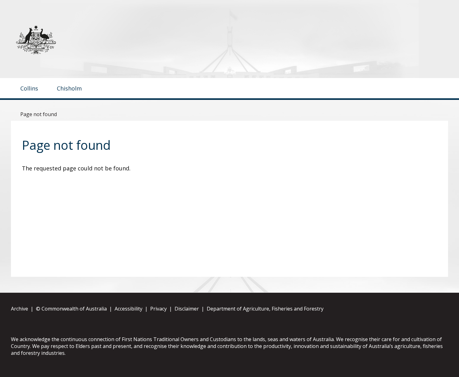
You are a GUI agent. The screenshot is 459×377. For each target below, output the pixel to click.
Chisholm (69, 88)
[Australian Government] (42, 40)
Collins (29, 88)
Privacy (158, 308)
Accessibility (128, 308)
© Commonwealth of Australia (71, 308)
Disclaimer (187, 308)
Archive (19, 308)
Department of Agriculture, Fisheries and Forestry (265, 308)
